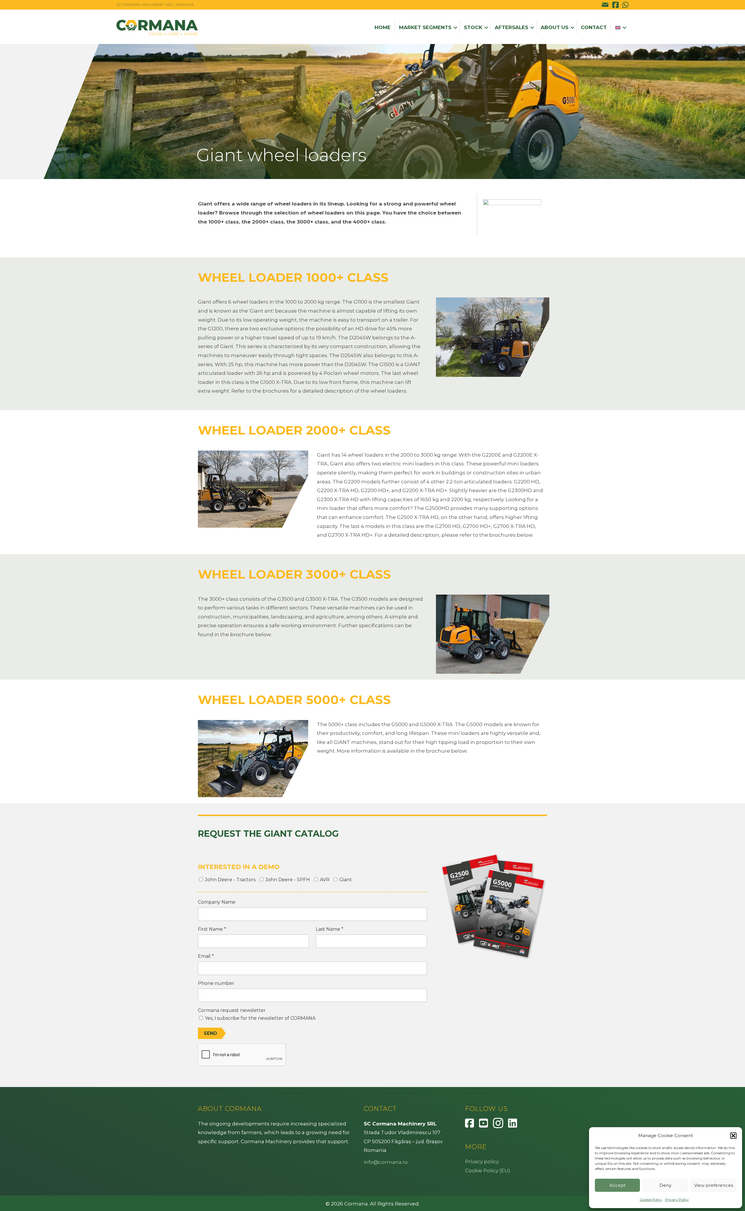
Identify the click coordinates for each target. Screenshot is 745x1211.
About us (554, 27)
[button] (733, 1136)
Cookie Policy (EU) (487, 1170)
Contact (594, 27)
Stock (473, 27)
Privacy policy (482, 1161)
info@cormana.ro (386, 1162)
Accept (617, 1185)
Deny (665, 1185)
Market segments (425, 27)
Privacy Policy (677, 1199)
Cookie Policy (651, 1199)
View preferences (713, 1185)
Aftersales (511, 27)
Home (383, 27)
